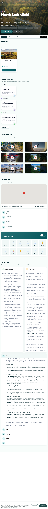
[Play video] (12, 147)
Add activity (5, 127)
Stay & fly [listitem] (4, 36)
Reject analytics (34, 505)
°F (44, 235)
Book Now (9, 69)
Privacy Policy (15, 507)
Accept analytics (43, 505)
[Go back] (2, 2)
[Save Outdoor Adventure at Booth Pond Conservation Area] (14, 123)
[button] (9, 60)
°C (41, 235)
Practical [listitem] (24, 36)
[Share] (21, 31)
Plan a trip (44, 36)
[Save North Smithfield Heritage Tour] (14, 95)
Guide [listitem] (30, 36)
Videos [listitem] (18, 36)
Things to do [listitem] (11, 36)
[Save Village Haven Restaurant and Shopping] (14, 109)
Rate (17, 31)
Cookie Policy (10, 507)
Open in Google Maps (41, 206)
